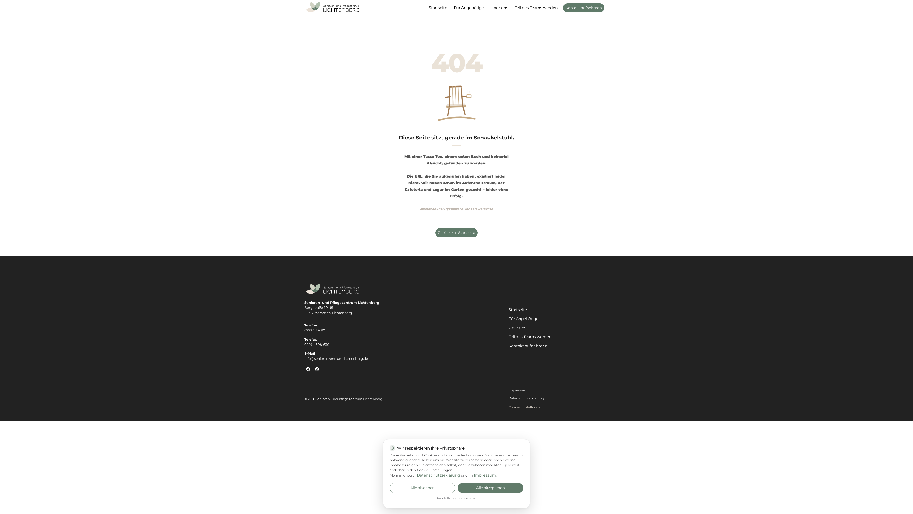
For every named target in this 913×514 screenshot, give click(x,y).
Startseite (438, 7)
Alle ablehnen (422, 488)
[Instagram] (317, 369)
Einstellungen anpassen (456, 498)
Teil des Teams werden (536, 7)
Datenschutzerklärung (438, 475)
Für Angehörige (469, 7)
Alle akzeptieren (490, 488)
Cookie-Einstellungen (526, 407)
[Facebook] (308, 369)
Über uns (499, 7)
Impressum (485, 475)
